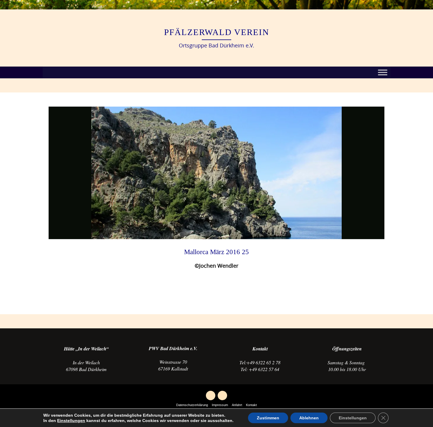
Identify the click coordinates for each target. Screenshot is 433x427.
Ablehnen (309, 418)
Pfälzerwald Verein (216, 32)
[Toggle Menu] (382, 72)
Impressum (220, 405)
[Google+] (210, 395)
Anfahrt (237, 405)
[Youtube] (222, 395)
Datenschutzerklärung (192, 405)
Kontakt (251, 405)
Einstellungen (71, 420)
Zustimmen (268, 418)
